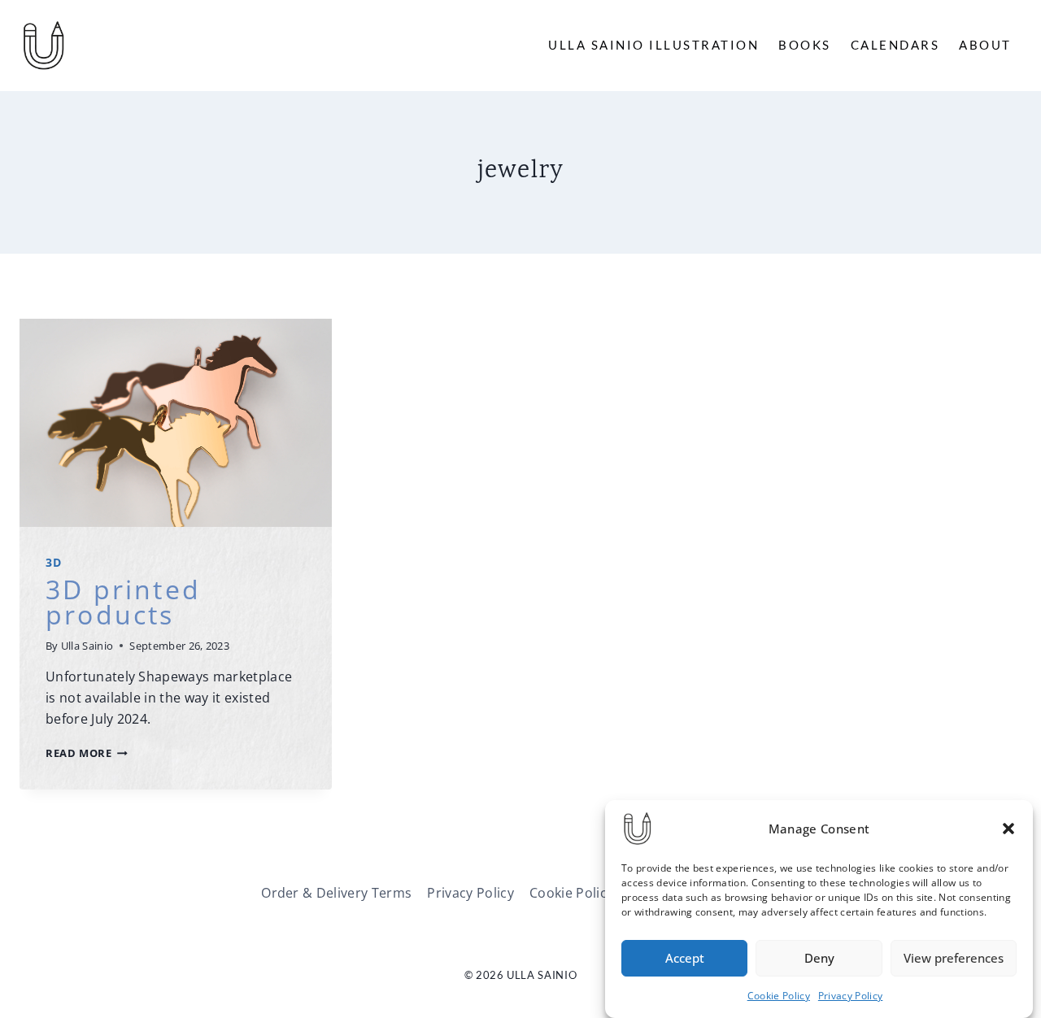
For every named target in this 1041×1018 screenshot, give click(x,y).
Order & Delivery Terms (336, 893)
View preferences (954, 959)
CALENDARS (895, 44)
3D (53, 562)
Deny (819, 959)
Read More (87, 753)
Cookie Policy (778, 996)
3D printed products (123, 601)
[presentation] (176, 423)
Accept (684, 959)
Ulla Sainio (87, 645)
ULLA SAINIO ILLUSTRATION (653, 44)
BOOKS (804, 44)
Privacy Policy (850, 996)
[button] (1008, 828)
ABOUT (985, 44)
